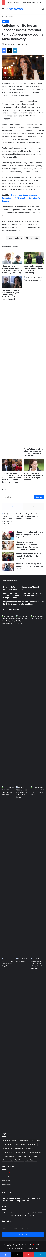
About (38, 1248)
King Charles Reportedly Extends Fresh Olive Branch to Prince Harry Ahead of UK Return (29, 516)
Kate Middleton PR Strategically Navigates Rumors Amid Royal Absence (34, 476)
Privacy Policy (19, 1248)
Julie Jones (8, 44)
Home (5, 16)
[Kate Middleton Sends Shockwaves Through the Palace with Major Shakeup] (8, 700)
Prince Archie (32, 1144)
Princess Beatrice (20, 1152)
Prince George (7, 1148)
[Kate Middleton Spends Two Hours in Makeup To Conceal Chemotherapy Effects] (23, 1043)
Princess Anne (7, 1152)
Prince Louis (30, 1148)
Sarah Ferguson (31, 1160)
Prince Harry (19, 1148)
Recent (12, 506)
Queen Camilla (7, 1160)
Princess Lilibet (21, 1156)
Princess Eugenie (8, 1156)
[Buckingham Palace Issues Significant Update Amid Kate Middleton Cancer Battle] (23, 871)
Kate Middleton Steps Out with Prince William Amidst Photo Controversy (33, 269)
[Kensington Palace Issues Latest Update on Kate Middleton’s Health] (8, 871)
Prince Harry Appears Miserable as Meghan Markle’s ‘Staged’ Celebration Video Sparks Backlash (10, 294)
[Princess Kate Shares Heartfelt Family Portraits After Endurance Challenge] (8, 556)
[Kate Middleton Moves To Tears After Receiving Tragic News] (8, 962)
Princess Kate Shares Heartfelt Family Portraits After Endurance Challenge (29, 556)
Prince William (33, 1156)
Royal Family (32, 238)
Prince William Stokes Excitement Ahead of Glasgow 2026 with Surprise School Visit (29, 534)
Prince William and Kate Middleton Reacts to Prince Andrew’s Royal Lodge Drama (33, 452)
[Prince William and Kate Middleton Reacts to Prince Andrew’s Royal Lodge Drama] (34, 361)
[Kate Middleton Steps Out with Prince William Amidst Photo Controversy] (34, 258)
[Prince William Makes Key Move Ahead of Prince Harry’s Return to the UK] (8, 567)
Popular (33, 506)
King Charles (36, 1140)
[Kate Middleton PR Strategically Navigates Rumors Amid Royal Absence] (34, 465)
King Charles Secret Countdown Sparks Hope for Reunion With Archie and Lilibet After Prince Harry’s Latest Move (12, 477)
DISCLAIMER (30, 1248)
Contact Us (10, 1248)
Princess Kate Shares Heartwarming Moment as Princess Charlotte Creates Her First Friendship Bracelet (28, 546)
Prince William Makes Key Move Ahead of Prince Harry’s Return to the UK (29, 566)
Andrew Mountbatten (9, 1140)
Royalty (11, 16)
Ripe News (38, 1245)
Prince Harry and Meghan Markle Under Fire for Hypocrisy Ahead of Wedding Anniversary (12, 269)
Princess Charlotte (35, 1152)
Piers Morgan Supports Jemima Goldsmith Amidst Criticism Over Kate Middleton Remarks (21, 198)
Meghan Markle (8, 1144)
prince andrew (20, 1144)
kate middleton (15, 238)
